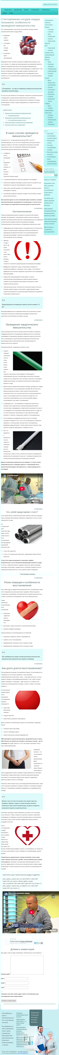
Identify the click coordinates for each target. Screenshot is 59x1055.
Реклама (35, 1019)
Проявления (51, 36)
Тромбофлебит (49, 110)
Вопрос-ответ (36, 1012)
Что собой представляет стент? (17, 120)
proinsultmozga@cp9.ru (23, 1053)
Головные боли (45, 9)
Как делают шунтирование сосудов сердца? (52, 136)
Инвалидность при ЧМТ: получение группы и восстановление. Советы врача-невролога (49, 189)
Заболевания (52, 85)
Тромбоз (47, 103)
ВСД (46, 45)
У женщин (51, 29)
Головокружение (35, 9)
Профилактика (52, 68)
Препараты (51, 94)
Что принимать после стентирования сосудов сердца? (52, 160)
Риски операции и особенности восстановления (19, 122)
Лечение (50, 38)
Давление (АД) (18, 9)
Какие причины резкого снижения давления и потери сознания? (50, 221)
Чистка (50, 101)
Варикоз (5, 13)
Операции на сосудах (51, 141)
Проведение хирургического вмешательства (18, 118)
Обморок (26, 9)
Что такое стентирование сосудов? (51, 147)
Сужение (50, 96)
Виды (49, 34)
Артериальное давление (49, 21)
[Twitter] (37, 943)
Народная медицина (51, 65)
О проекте (35, 1017)
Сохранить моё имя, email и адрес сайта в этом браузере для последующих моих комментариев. (20, 995)
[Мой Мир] (42, 943)
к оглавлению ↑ (38, 208)
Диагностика (51, 82)
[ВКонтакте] (35, 943)
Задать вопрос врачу (50, 4)
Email (3, 983)
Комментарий (5, 974)
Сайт (2, 987)
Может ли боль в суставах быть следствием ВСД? (49, 229)
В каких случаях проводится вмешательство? (18, 113)
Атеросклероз (49, 24)
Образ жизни (51, 41)
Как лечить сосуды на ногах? (52, 153)
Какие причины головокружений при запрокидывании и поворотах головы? (50, 212)
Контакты (35, 1022)
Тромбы (50, 108)
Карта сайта (36, 1015)
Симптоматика (52, 71)
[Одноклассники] (39, 943)
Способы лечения (50, 74)
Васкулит (47, 43)
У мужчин (50, 31)
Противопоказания (13, 115)
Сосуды (11, 13)
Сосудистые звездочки (51, 90)
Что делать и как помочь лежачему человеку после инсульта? (49, 202)
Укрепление (51, 98)
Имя (2, 978)
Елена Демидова (26, 941)
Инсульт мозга (8, 9)
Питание (50, 117)
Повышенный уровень (52, 121)
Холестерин (48, 112)
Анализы (50, 115)
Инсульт (47, 59)
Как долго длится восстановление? (15, 125)
